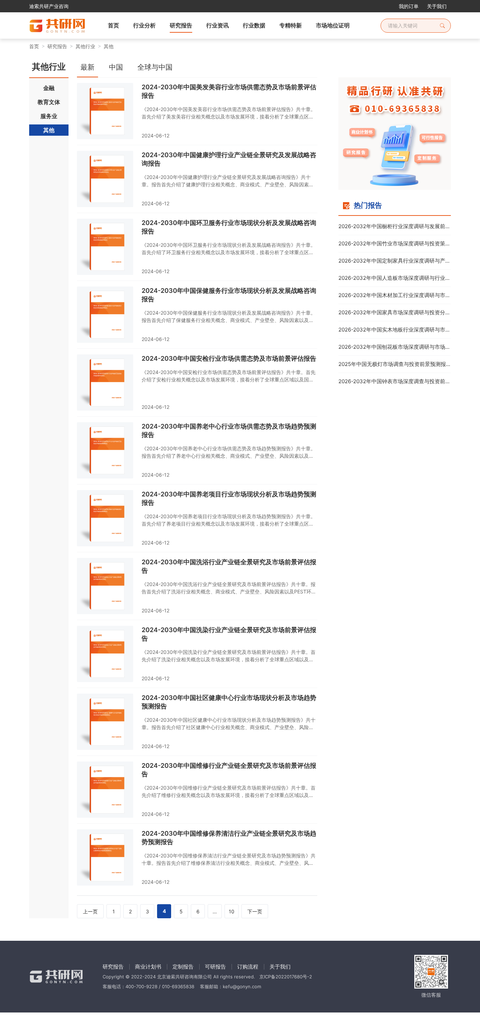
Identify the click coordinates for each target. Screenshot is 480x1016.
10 (231, 911)
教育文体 (49, 101)
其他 (108, 46)
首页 (34, 46)
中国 (116, 67)
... (215, 911)
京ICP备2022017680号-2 (285, 976)
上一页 (90, 911)
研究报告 (57, 46)
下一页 (254, 911)
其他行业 (85, 46)
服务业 (48, 116)
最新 (87, 67)
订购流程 (247, 966)
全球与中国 (155, 67)
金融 (48, 87)
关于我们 (437, 6)
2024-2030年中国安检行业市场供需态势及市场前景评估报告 (229, 358)
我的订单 (409, 6)
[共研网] (51, 26)
